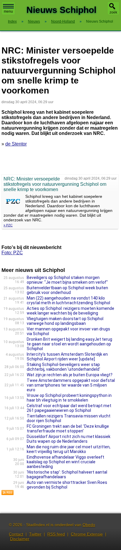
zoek (113, 12)
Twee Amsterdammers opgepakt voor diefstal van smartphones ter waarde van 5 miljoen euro (71, 385)
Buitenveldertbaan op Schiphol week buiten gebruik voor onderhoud (67, 290)
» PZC (8, 225)
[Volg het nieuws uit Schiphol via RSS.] (7, 493)
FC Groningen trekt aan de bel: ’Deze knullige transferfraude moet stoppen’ (68, 428)
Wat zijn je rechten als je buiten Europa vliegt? (69, 374)
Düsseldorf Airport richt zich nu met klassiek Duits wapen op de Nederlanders (68, 439)
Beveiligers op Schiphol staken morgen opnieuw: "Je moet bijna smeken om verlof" (67, 280)
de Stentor (16, 143)
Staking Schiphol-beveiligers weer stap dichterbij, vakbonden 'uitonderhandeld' (63, 367)
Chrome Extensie (87, 534)
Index (12, 21)
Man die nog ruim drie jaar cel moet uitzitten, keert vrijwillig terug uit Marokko (68, 449)
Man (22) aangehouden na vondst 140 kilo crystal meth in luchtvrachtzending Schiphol (68, 300)
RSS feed (56, 534)
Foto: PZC (12, 252)
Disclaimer (19, 538)
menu (8, 11)
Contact (16, 534)
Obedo (89, 524)
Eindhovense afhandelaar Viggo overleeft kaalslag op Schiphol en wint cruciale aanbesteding (65, 462)
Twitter (35, 534)
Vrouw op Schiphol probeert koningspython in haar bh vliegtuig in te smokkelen (69, 397)
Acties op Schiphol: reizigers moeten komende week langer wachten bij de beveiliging (70, 310)
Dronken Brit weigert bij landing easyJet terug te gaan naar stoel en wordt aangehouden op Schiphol (69, 344)
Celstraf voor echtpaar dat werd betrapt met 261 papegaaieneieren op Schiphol (69, 408)
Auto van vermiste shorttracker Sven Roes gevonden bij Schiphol (67, 484)
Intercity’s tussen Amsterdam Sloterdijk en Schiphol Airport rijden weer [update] (67, 356)
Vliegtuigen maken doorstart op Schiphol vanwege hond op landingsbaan (65, 321)
